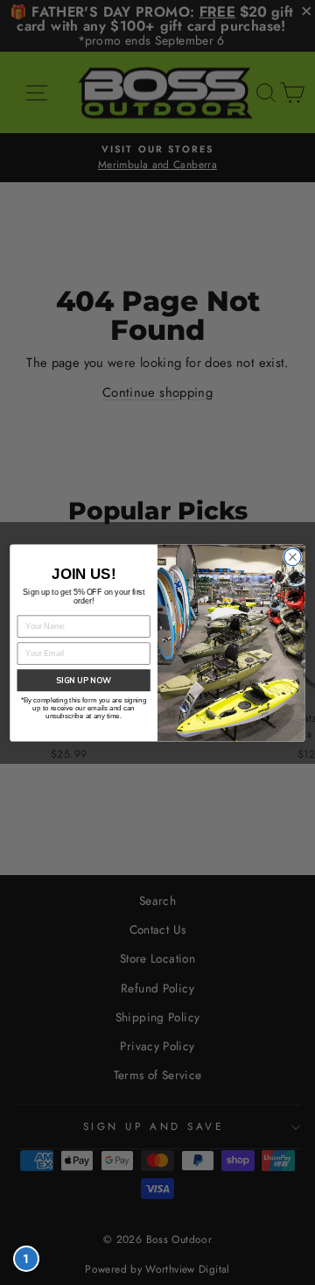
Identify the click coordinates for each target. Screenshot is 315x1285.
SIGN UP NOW (83, 679)
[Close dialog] (293, 557)
